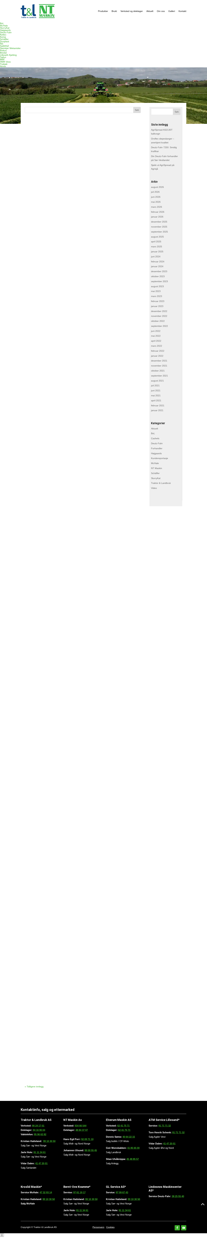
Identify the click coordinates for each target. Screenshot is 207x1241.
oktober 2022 (158, 321)
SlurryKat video (45, 285)
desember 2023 (159, 271)
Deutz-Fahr (6, 32)
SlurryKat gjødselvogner (56, 607)
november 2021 (159, 365)
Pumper (37, 204)
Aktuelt (149, 11)
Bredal (3, 52)
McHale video (43, 366)
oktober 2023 (158, 276)
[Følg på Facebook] (177, 1227)
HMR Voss (5, 61)
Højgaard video (45, 688)
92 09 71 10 (87, 1139)
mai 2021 (156, 395)
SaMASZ (4, 46)
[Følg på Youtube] (183, 1227)
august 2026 (157, 187)
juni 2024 (155, 256)
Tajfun (3, 57)
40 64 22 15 (129, 1136)
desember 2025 (159, 221)
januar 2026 (157, 216)
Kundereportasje (159, 458)
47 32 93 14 (46, 1192)
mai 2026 (156, 202)
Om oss (161, 11)
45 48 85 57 (132, 1159)
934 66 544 (80, 1125)
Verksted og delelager (131, 11)
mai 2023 (156, 291)
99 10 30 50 (49, 1141)
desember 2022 (159, 311)
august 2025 (157, 236)
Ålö (1, 43)
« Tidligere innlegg (34, 1086)
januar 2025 (157, 251)
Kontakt (182, 11)
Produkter (103, 11)
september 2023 (159, 281)
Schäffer (4, 39)
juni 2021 (155, 390)
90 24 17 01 (38, 1125)
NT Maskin (156, 468)
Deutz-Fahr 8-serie (49, 930)
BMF (2, 59)
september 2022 (159, 326)
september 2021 (159, 375)
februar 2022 (157, 351)
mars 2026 (156, 207)
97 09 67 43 (122, 1192)
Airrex (3, 66)
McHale (4, 25)
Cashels (155, 438)
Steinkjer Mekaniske (10, 48)
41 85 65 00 (133, 1148)
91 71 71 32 (164, 1125)
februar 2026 (157, 212)
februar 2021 (157, 405)
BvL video (39, 769)
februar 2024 (157, 261)
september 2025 (159, 231)
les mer (33, 152)
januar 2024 (157, 266)
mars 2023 (156, 296)
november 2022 (159, 316)
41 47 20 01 (41, 1163)
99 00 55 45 (91, 1150)
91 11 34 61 (39, 1152)
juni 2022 (155, 331)
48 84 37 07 (82, 1130)
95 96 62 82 (40, 1134)
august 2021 (157, 380)
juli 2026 (155, 192)
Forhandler (156, 448)
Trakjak (3, 64)
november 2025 (159, 226)
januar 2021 (157, 410)
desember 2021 (159, 360)
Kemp (3, 37)
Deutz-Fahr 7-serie (49, 527)
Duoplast (4, 41)
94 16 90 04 (39, 1130)
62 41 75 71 (123, 1125)
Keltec (3, 34)
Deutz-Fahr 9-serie (49, 446)
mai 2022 (156, 336)
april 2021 (156, 400)
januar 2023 (157, 306)
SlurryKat (4, 28)
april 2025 (156, 241)
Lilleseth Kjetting (8, 55)
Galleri (171, 11)
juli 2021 (155, 385)
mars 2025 (156, 246)
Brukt (114, 11)
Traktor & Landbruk (161, 483)
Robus (3, 50)
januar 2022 (157, 356)
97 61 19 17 (79, 1192)
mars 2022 (156, 346)
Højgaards (5, 30)
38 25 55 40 (178, 1196)
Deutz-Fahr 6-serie (49, 1011)
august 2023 (157, 286)
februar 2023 (157, 301)
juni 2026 (155, 197)
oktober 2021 (158, 370)
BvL (2, 23)
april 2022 (156, 341)
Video (154, 488)
